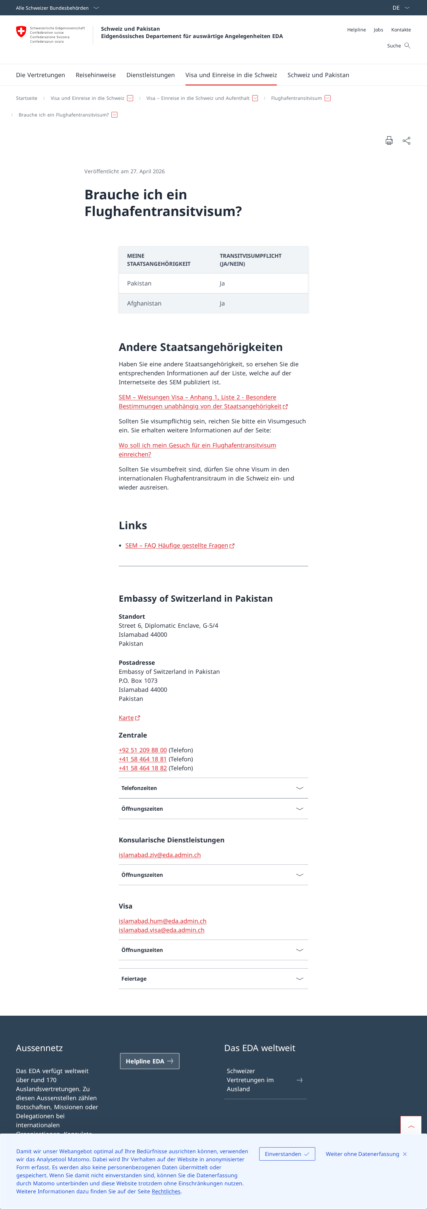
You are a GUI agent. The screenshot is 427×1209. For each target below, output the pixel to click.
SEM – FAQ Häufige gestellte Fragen (176, 545)
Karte (126, 718)
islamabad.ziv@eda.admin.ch (160, 855)
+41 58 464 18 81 (143, 759)
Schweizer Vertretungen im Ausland (250, 1080)
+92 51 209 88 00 (143, 750)
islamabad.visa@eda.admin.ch (161, 930)
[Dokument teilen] (406, 140)
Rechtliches (166, 1191)
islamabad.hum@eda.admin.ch (162, 921)
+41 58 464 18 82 (143, 768)
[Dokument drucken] (389, 140)
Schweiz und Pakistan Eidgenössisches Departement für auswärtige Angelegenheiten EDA (192, 32)
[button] (40, 74)
